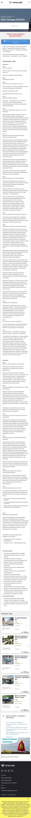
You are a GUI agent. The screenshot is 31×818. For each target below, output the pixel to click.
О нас (2, 785)
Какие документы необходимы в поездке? (17, 727)
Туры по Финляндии (6, 780)
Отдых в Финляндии (6, 777)
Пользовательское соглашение (9, 783)
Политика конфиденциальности (9, 790)
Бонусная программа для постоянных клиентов (16, 41)
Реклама (3, 788)
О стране (3, 775)
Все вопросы (10, 737)
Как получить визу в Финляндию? (14, 722)
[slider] (17, 623)
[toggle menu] (2, 2)
